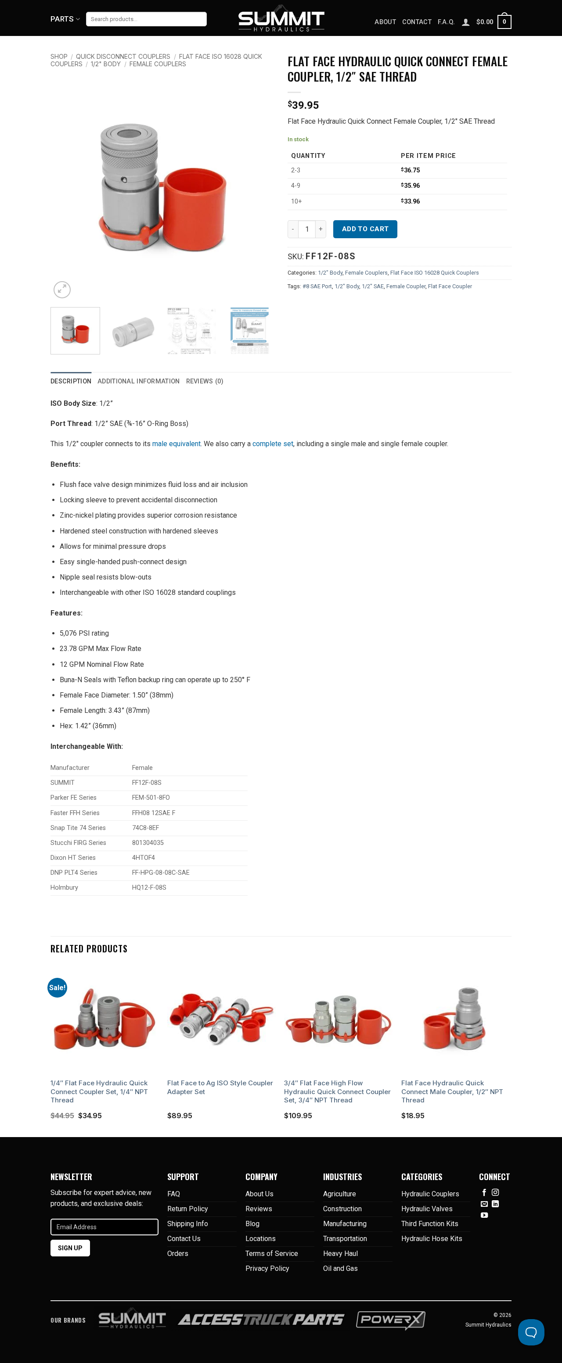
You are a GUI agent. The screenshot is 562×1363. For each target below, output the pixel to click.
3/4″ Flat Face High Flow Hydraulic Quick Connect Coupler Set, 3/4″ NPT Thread (337, 1091)
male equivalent (176, 444)
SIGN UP (70, 1248)
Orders (177, 1253)
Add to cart (365, 229)
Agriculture (339, 1194)
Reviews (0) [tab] (205, 381)
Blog (252, 1224)
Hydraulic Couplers (430, 1194)
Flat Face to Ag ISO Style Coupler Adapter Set (220, 1087)
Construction (342, 1209)
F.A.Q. (446, 22)
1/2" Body (106, 64)
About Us (259, 1194)
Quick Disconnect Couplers (123, 56)
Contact (417, 22)
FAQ (173, 1194)
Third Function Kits (429, 1224)
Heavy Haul (340, 1253)
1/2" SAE (373, 286)
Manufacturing (345, 1224)
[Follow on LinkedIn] (495, 1204)
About (385, 22)
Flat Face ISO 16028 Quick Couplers (434, 272)
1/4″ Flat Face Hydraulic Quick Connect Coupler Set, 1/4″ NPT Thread (99, 1091)
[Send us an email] (484, 1204)
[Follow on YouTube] (484, 1216)
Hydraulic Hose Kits (431, 1238)
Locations (260, 1238)
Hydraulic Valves (427, 1209)
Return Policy (187, 1209)
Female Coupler (405, 286)
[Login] (465, 22)
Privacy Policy (267, 1268)
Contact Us (184, 1238)
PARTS (62, 18)
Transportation (345, 1238)
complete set (272, 444)
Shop (59, 56)
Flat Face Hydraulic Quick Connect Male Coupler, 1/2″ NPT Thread (452, 1091)
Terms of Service (271, 1253)
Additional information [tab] (138, 381)
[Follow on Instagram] (495, 1193)
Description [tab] (70, 381)
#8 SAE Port (317, 286)
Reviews (258, 1209)
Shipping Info (187, 1224)
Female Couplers (158, 64)
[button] (494, 22)
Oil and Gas (340, 1268)
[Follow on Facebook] (484, 1193)
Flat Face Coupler (450, 286)
